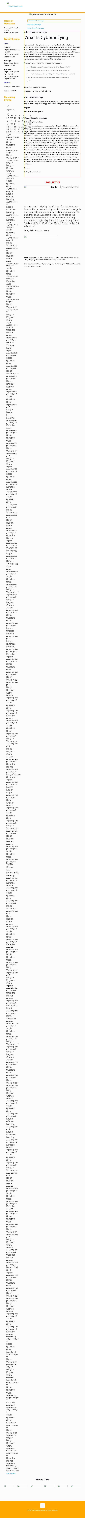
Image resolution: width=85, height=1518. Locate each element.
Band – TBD (12, 1470)
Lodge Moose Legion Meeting (10, 413)
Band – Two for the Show (12, 564)
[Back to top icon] (42, 1505)
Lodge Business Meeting (10, 209)
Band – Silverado (11, 1017)
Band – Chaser (10, 801)
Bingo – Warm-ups (11, 244)
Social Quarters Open (10, 145)
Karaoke (10, 220)
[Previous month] (7, 106)
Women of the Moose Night (11, 551)
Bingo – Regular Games (10, 168)
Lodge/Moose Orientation (13, 776)
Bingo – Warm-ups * (12, 156)
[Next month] (7, 114)
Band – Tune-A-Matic (10, 345)
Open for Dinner (10, 331)
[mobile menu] (77, 6)
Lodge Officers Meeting (10, 196)
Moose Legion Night (9, 790)
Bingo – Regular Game (10, 256)
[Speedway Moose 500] (14, 6)
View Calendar (10, 1473)
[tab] (36, 21)
